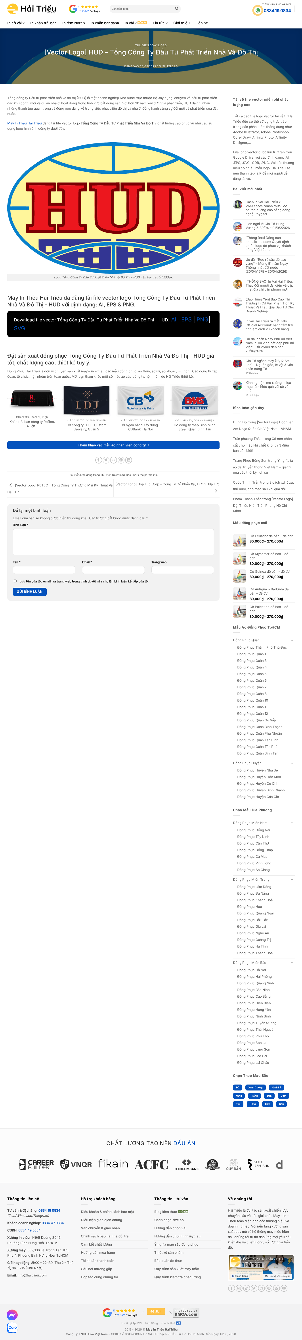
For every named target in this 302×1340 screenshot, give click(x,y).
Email (87, 562)
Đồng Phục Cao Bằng (254, 996)
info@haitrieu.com (32, 1275)
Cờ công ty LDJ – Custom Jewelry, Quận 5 (86, 427)
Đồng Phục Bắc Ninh (253, 990)
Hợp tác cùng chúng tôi (99, 1277)
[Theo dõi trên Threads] (261, 1288)
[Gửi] (176, 8)
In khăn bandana (105, 23)
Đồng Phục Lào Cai (252, 1056)
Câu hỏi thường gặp (96, 1269)
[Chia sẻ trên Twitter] (106, 460)
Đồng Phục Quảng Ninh (255, 983)
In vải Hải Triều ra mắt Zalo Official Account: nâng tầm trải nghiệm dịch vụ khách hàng (269, 325)
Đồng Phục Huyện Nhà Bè (257, 770)
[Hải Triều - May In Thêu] (31, 9)
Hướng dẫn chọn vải (170, 1228)
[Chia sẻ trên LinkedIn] (128, 460)
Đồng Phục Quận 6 (252, 680)
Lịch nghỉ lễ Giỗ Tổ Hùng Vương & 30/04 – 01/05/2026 (268, 226)
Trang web (158, 562)
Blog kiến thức (165, 1212)
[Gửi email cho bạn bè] (113, 460)
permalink (150, 475)
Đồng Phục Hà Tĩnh (252, 946)
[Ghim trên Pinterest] (121, 460)
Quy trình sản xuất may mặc (176, 1269)
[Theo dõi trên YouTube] (284, 1288)
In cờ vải (14, 23)
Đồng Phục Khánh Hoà (255, 900)
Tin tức (159, 23)
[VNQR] (41, 1164)
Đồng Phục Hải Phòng (254, 976)
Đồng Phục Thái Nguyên (256, 1029)
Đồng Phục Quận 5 (252, 674)
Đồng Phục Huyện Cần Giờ (258, 797)
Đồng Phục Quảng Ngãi (255, 913)
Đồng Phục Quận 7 (251, 687)
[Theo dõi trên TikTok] (246, 1288)
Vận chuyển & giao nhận (100, 1228)
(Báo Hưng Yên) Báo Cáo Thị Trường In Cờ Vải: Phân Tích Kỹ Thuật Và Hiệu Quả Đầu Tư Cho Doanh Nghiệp (270, 305)
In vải (129, 23)
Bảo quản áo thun (168, 1261)
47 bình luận (256, 373)
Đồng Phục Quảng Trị (254, 940)
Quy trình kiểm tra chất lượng (177, 1277)
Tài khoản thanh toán (97, 1261)
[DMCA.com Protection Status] (186, 1312)
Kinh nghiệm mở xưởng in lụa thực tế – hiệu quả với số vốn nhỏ (268, 387)
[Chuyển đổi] (292, 640)
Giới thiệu (181, 23)
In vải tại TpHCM (131, 1323)
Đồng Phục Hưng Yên (254, 1010)
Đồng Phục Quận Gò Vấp (256, 720)
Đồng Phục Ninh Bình (254, 1016)
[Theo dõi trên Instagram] (239, 1288)
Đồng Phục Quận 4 (252, 667)
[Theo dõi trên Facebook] (231, 1288)
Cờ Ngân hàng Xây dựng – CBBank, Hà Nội (140, 427)
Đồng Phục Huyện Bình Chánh (261, 790)
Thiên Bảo (170, 66)
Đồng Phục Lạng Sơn (253, 1049)
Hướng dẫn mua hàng (98, 1252)
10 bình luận (256, 395)
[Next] (285, 1167)
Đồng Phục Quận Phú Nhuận (259, 733)
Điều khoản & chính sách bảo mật (107, 1212)
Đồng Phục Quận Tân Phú (257, 747)
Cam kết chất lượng (96, 1244)
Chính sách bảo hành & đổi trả (105, 1236)
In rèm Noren (73, 23)
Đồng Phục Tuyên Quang (256, 1023)
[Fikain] (78, 1163)
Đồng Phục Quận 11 (252, 707)
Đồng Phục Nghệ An (253, 933)
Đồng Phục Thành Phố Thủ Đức (262, 647)
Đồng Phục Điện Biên (254, 1003)
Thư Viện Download (151, 45)
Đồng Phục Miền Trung (251, 879)
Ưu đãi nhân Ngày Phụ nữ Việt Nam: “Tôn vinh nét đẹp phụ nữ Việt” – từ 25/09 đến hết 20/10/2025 (270, 345)
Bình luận (20, 525)
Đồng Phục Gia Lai (251, 926)
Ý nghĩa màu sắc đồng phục (176, 1244)
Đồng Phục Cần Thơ (253, 843)
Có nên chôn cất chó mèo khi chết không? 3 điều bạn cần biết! (262, 445)
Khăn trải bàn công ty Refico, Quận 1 (32, 424)
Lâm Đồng (151, 1323)
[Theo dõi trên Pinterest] (269, 1288)
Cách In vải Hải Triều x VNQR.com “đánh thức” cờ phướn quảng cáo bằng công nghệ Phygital (268, 208)
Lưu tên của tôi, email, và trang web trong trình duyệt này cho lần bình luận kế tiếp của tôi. (84, 581)
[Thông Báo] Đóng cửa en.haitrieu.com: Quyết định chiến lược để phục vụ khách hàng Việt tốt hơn (268, 244)
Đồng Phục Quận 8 (252, 694)
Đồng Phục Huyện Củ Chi (257, 783)
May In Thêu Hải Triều (162, 1329)
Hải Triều (235, 1210)
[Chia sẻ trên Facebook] (98, 460)
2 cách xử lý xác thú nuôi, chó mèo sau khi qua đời (264, 485)
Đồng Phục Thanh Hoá (255, 953)
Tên (17, 562)
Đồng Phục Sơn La (251, 1043)
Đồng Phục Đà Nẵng (253, 893)
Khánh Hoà (168, 1323)
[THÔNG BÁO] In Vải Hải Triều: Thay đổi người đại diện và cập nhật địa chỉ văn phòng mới (269, 285)
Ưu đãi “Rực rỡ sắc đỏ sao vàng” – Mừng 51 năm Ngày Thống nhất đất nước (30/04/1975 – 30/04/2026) (267, 266)
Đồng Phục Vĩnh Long (254, 863)
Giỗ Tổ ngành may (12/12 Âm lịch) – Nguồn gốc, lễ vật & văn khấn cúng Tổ (269, 365)
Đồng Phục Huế (249, 907)
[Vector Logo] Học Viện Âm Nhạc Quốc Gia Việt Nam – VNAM (263, 425)
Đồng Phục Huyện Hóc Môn (259, 777)
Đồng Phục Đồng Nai (253, 830)
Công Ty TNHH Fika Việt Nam (87, 1334)
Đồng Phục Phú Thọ (253, 1036)
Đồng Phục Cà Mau (252, 856)
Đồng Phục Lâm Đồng (254, 887)
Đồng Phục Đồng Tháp (255, 850)
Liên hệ (201, 23)
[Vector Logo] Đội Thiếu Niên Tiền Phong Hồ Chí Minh (263, 505)
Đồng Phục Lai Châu (253, 1062)
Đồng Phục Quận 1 (251, 654)
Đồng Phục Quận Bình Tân (257, 753)
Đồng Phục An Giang (253, 870)
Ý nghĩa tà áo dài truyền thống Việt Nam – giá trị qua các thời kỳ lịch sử (263, 466)
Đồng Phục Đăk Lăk (252, 920)
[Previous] (17, 1167)
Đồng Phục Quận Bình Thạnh (260, 727)
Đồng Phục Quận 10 (252, 700)
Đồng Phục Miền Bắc (249, 963)
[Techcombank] (151, 1164)
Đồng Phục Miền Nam (250, 823)
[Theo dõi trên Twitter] (254, 1288)
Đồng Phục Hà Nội (251, 970)
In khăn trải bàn (43, 23)
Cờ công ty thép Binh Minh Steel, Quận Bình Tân (195, 427)
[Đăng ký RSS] (276, 1288)
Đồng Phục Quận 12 (252, 713)
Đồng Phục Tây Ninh (253, 837)
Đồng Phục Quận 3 (252, 661)
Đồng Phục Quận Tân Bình (257, 740)
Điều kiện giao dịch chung (101, 1220)
